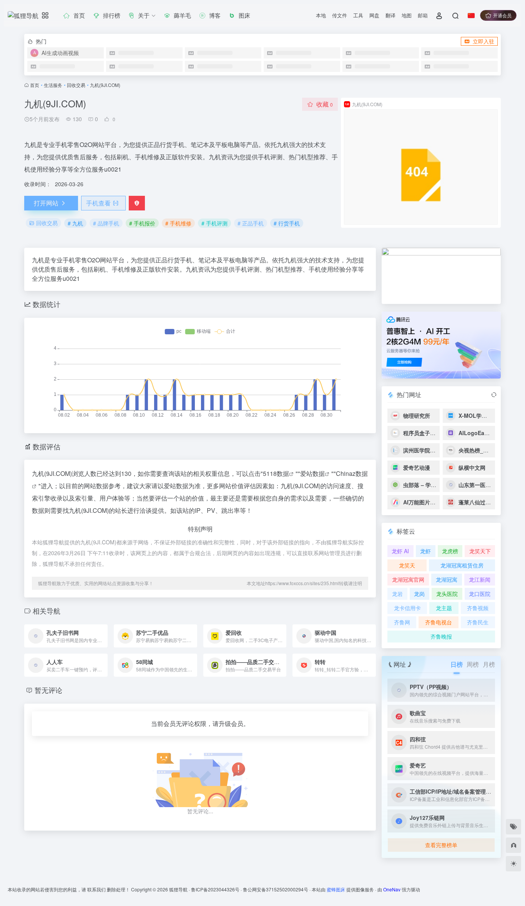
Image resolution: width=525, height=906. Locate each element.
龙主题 (444, 608)
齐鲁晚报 (441, 636)
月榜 (489, 664)
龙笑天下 (480, 551)
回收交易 (76, 85)
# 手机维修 (178, 223)
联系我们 (96, 889)
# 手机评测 (214, 223)
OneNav (391, 889)
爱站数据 (312, 473)
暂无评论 (48, 690)
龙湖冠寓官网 (408, 579)
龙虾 (425, 551)
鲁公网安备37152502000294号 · (277, 889)
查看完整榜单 (441, 845)
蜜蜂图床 (336, 889)
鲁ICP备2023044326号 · (217, 889)
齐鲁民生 (477, 622)
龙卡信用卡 (407, 608)
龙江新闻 (479, 579)
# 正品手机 (251, 223)
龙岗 (419, 593)
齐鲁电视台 (438, 622)
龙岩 (397, 593)
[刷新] (494, 394)
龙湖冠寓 (446, 579)
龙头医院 (447, 593)
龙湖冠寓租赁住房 (461, 565)
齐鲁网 (402, 622)
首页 (34, 85)
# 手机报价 (142, 223)
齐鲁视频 (477, 608)
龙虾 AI (400, 551)
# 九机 (75, 223)
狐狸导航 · (180, 889)
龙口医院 (479, 593)
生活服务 (53, 85)
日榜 (456, 664)
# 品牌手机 (106, 223)
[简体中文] (471, 15)
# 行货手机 (287, 223)
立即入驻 (483, 41)
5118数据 (276, 473)
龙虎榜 (450, 551)
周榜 (473, 664)
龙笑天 (407, 565)
